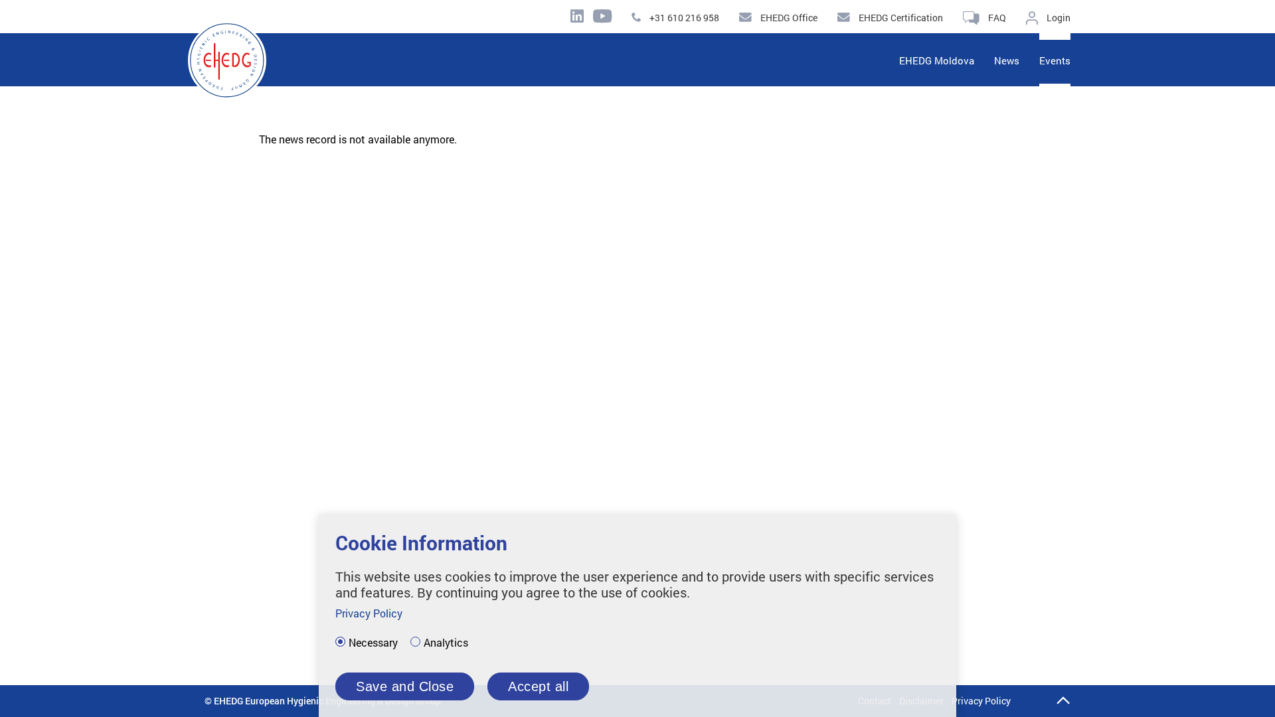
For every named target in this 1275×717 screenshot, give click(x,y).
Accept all (538, 686)
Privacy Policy (981, 700)
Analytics (446, 643)
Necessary (373, 643)
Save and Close (405, 686)
